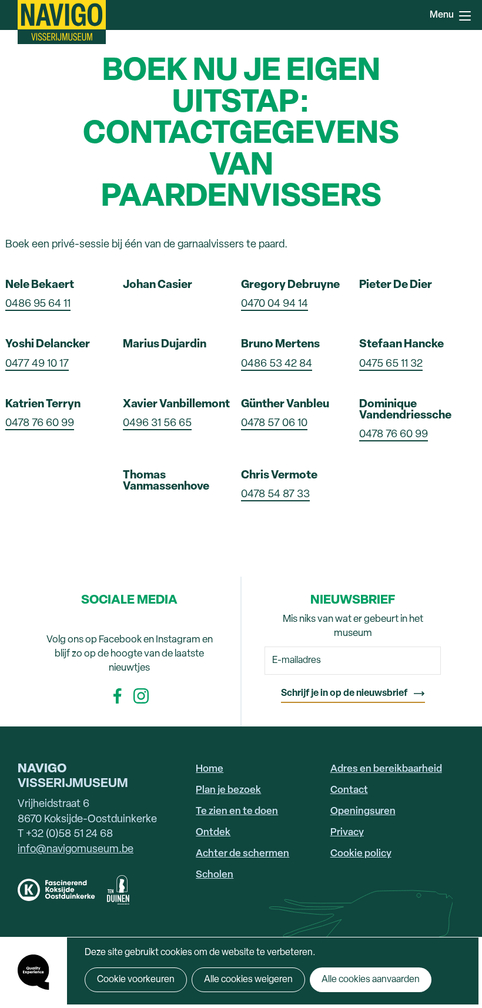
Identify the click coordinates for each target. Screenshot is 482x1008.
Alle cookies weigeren (248, 979)
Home (209, 769)
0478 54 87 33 (275, 494)
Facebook (117, 696)
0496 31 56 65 (157, 423)
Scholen (214, 875)
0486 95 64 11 (38, 304)
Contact (349, 790)
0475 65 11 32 (391, 364)
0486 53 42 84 (276, 364)
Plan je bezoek (228, 790)
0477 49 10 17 (37, 364)
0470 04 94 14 (274, 304)
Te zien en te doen (237, 811)
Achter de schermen (242, 854)
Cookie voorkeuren (136, 979)
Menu (464, 14)
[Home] (62, 22)
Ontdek (213, 833)
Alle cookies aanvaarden (371, 979)
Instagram (141, 696)
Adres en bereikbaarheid (386, 769)
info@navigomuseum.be (75, 849)
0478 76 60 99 (39, 423)
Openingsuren (363, 811)
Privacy (347, 833)
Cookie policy (360, 854)
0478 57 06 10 (274, 423)
